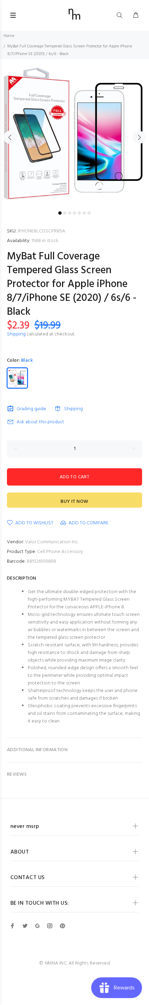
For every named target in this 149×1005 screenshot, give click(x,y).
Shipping (16, 334)
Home (8, 36)
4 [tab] (74, 213)
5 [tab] (79, 213)
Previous (10, 137)
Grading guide (31, 409)
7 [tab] (89, 213)
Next (139, 137)
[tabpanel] (74, 133)
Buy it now (74, 502)
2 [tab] (65, 213)
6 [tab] (84, 213)
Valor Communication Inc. (52, 542)
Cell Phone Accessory (60, 552)
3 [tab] (69, 213)
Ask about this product (40, 422)
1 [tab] (60, 213)
